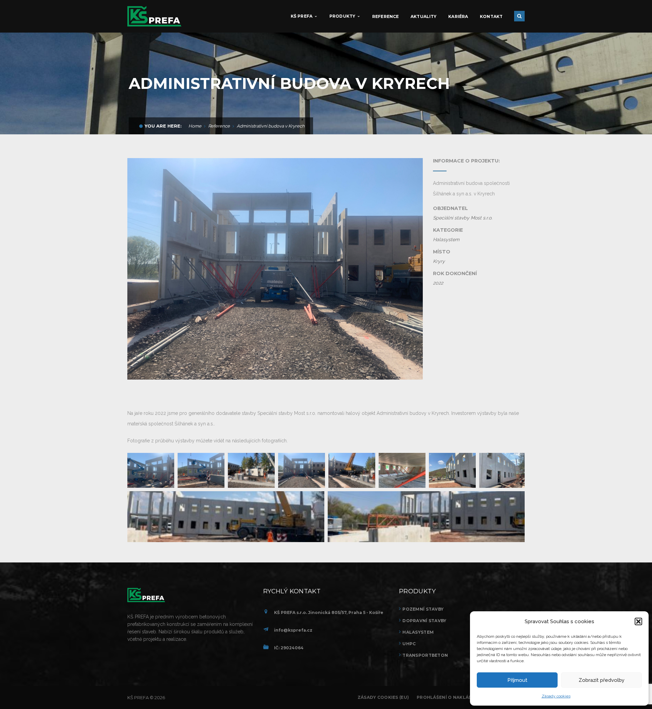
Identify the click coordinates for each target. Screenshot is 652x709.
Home (194, 126)
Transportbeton (425, 655)
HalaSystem (418, 632)
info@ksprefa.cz (293, 630)
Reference (219, 126)
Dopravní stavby (424, 620)
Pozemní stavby (422, 609)
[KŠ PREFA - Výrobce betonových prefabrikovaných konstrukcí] (154, 16)
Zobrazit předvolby (601, 680)
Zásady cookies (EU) (383, 697)
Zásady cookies (556, 696)
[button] (638, 621)
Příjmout (517, 680)
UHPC (409, 643)
